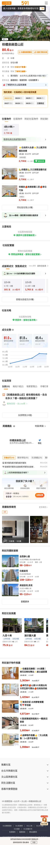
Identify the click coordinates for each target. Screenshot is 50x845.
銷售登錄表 (41, 266)
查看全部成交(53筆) (25, 299)
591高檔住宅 (27, 829)
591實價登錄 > (8, 801)
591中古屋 (39, 826)
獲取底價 (41, 161)
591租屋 (17, 829)
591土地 (29, 826)
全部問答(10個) (25, 415)
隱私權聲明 (33, 832)
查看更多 (25, 602)
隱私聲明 (25, 842)
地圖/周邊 (39, 426)
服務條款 (22, 832)
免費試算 (39, 495)
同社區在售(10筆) (25, 207)
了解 (42, 8)
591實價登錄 (7, 826)
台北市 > (17, 801)
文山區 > (24, 801)
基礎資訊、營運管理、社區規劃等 (24, 80)
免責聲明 (12, 832)
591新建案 (19, 826)
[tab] (7, 266)
